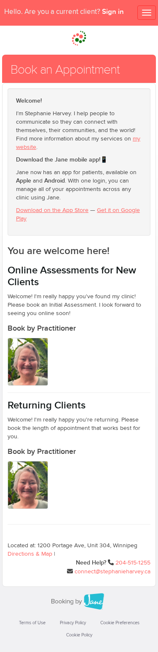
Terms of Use (32, 622)
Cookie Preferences (119, 622)
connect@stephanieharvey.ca (112, 572)
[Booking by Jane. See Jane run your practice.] (79, 601)
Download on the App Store (52, 210)
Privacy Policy (73, 622)
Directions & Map (30, 554)
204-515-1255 (132, 563)
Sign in (113, 12)
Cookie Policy (79, 635)
